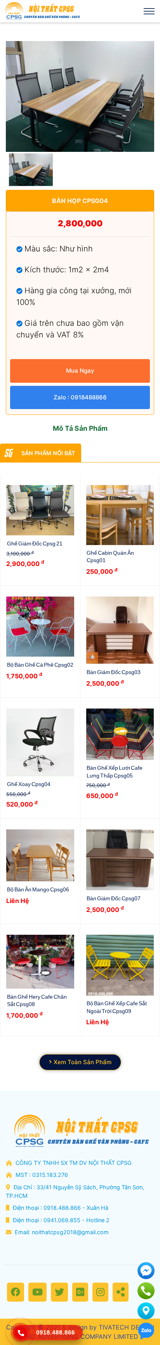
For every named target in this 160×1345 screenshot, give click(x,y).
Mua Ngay (80, 370)
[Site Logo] (42, 11)
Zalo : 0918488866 (80, 397)
